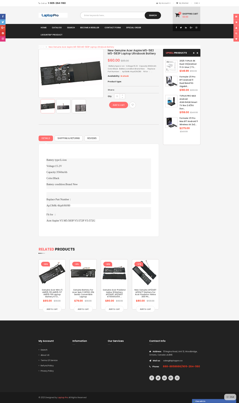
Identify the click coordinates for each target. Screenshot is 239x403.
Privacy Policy (47, 370)
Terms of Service (49, 360)
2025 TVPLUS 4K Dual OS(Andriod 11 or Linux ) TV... (188, 64)
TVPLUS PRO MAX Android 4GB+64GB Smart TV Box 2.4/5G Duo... (188, 102)
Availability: (114, 76)
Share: (111, 89)
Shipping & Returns (69, 138)
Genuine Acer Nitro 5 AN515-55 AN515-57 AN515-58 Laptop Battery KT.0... (52, 293)
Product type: (115, 81)
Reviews (92, 138)
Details (45, 138)
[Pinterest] (3, 33)
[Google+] (3, 27)
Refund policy (47, 365)
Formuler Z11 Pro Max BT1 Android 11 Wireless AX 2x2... (189, 121)
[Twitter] (3, 22)
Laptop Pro (63, 397)
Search (44, 349)
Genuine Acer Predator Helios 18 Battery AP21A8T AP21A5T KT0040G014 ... (114, 293)
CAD (197, 3)
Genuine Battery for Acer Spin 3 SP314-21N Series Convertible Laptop (83, 293)
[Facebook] (3, 16)
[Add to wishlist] (132, 105)
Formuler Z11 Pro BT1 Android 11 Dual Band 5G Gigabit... (187, 81)
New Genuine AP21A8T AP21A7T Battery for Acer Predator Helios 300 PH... (145, 293)
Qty (109, 96)
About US (45, 355)
